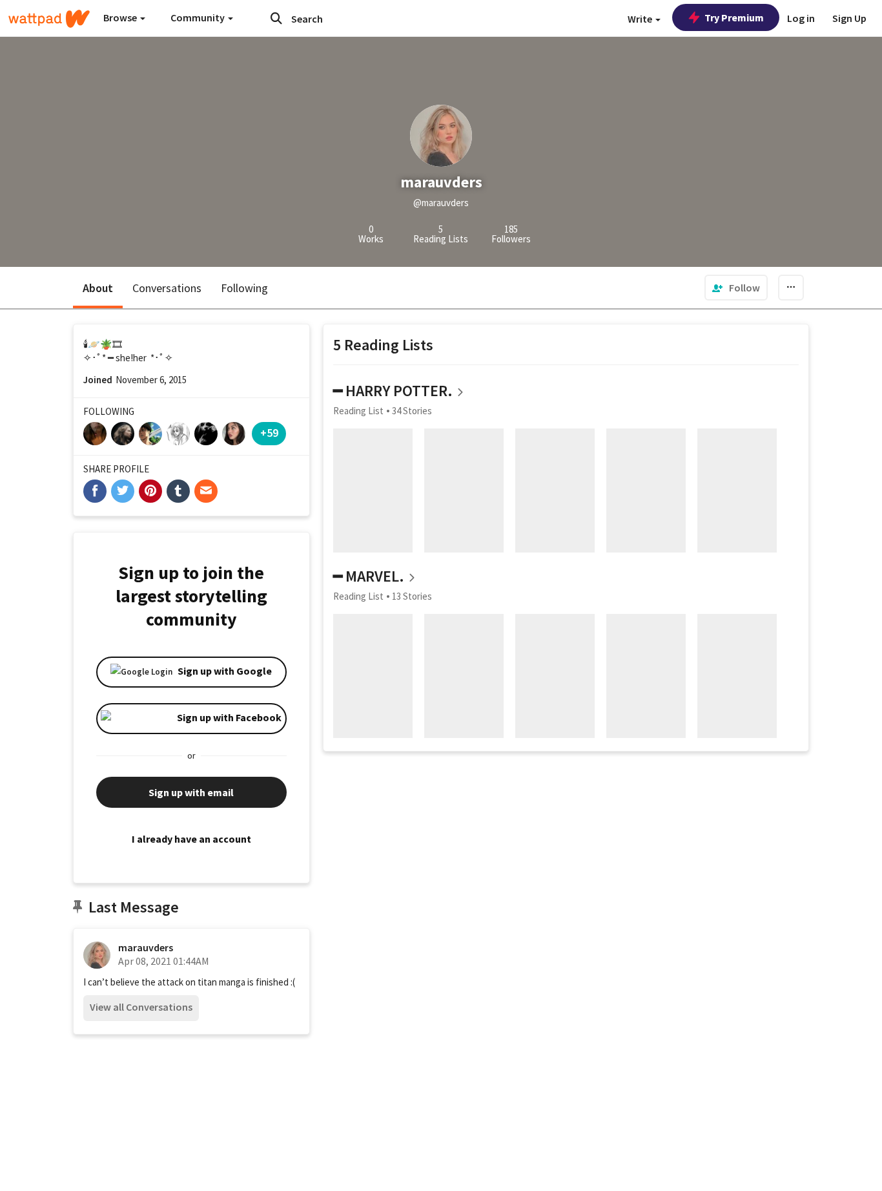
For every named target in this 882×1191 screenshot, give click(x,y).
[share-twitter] (122, 491)
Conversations (166, 287)
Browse (121, 17)
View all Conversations (141, 1006)
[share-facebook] (95, 491)
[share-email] (206, 491)
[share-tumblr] (178, 491)
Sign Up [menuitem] (849, 18)
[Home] (49, 18)
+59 (269, 432)
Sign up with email (191, 792)
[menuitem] (736, 287)
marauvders (145, 947)
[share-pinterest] (150, 491)
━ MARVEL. (368, 576)
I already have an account (191, 838)
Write (641, 18)
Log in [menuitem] (801, 18)
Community (198, 17)
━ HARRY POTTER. (393, 391)
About (98, 287)
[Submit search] (276, 18)
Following (244, 287)
